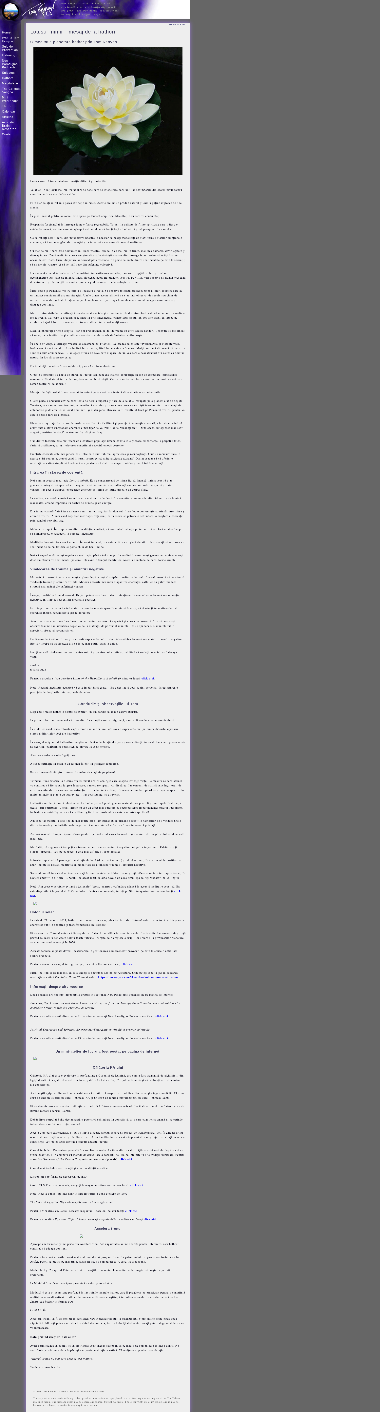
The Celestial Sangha (11, 90)
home (6, 32)
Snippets (8, 72)
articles (7, 116)
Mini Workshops (10, 99)
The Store (9, 106)
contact (7, 134)
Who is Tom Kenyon (10, 39)
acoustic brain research (9, 125)
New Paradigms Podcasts (10, 64)
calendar (8, 111)
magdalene (10, 83)
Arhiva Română (176, 24)
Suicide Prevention (10, 48)
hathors (8, 78)
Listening (8, 55)
